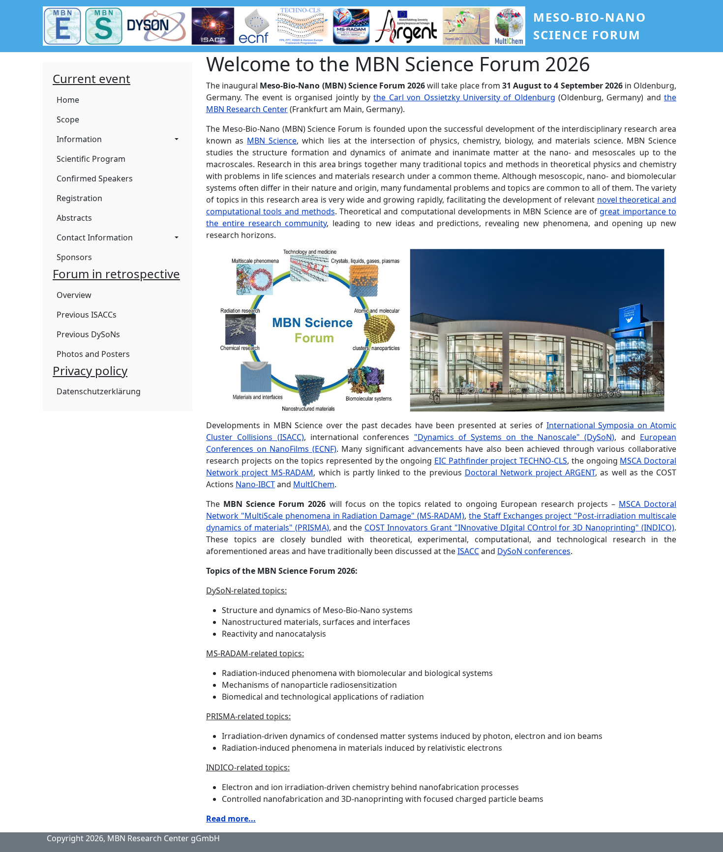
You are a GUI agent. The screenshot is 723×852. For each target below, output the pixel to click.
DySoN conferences (534, 551)
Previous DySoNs (88, 334)
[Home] (288, 26)
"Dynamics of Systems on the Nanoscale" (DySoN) (514, 437)
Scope (68, 119)
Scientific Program (91, 158)
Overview (74, 295)
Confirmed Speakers (95, 178)
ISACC (468, 551)
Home (68, 99)
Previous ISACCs (87, 314)
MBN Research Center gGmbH (163, 838)
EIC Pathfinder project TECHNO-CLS (500, 460)
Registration (79, 198)
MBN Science (272, 140)
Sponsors (74, 257)
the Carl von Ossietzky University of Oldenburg (464, 97)
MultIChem (313, 484)
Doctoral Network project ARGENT (530, 472)
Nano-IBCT (255, 484)
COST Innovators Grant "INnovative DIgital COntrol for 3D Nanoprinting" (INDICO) (519, 527)
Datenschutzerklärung (99, 391)
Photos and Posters (93, 354)
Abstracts (74, 217)
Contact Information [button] (95, 237)
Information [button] (79, 139)
